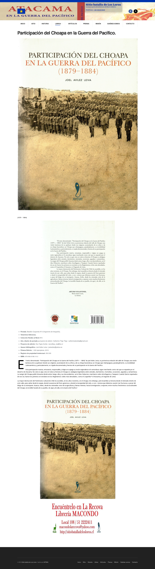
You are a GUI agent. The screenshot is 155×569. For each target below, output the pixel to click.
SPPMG (46, 562)
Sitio (33, 24)
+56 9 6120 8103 (99, 10)
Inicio (23, 24)
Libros (58, 24)
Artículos (72, 24)
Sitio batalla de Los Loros (29, 562)
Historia (45, 24)
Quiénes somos (113, 24)
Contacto (130, 24)
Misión (98, 24)
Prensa (86, 24)
